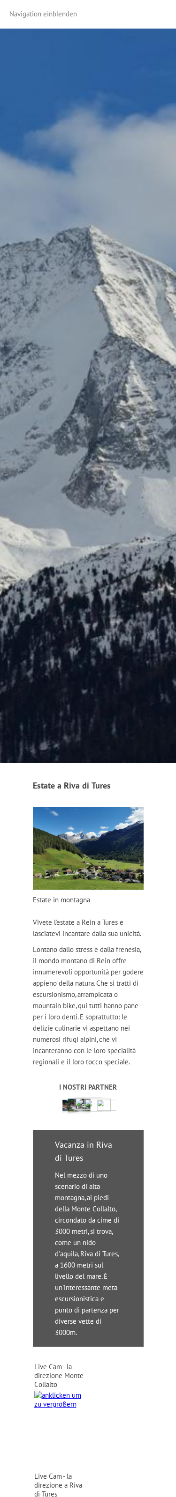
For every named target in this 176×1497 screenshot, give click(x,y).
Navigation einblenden (43, 13)
